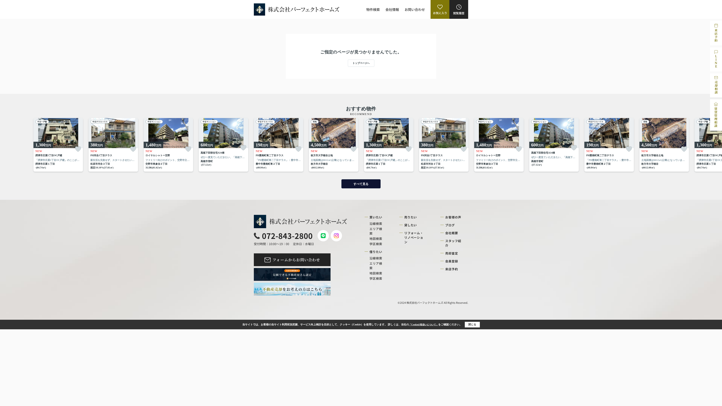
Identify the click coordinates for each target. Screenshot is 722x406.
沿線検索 (375, 223)
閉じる (472, 324)
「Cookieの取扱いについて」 (423, 324)
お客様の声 (453, 217)
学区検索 (375, 244)
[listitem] (278, 145)
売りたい (410, 217)
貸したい (410, 225)
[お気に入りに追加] (78, 149)
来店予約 (451, 269)
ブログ (450, 225)
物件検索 (373, 9)
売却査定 (451, 253)
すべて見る (361, 184)
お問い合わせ (415, 9)
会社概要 (451, 233)
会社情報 (392, 9)
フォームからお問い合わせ (296, 259)
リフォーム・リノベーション (413, 237)
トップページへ (361, 63)
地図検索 (375, 238)
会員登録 (451, 261)
